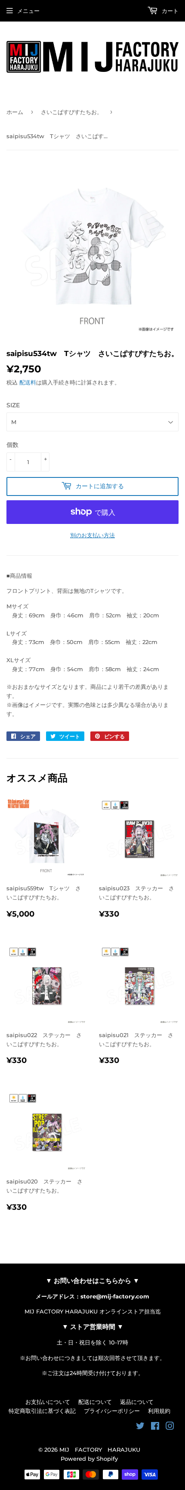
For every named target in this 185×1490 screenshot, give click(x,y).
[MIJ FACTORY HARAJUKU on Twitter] (140, 1427)
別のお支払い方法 (92, 535)
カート (169, 10)
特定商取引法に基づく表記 (42, 1410)
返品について (137, 1401)
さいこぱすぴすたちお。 (71, 111)
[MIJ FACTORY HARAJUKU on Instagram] (170, 1427)
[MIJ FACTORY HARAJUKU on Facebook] (155, 1427)
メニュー (28, 10)
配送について (95, 1401)
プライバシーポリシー (112, 1410)
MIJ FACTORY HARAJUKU (99, 1449)
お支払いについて (47, 1401)
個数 (12, 445)
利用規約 (159, 1410)
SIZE (13, 405)
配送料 (27, 382)
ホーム (14, 111)
